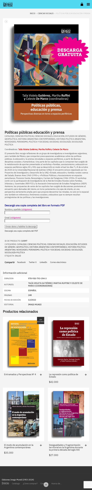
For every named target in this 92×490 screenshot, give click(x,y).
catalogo (9, 136)
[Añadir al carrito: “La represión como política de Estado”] (86, 375)
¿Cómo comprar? (30, 483)
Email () (13, 217)
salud (18, 256)
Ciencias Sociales (46, 13)
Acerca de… (56, 483)
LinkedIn (43, 262)
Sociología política (15, 252)
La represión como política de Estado (63, 375)
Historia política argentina (70, 139)
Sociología (65, 142)
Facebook (21, 262)
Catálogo (16, 483)
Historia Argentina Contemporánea (36, 139)
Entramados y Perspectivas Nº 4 (20, 374)
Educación (58, 136)
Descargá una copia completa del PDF (21, 231)
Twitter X (33, 262)
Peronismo (22, 142)
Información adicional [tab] (15, 272)
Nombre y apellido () (18, 209)
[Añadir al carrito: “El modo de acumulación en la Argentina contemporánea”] (41, 445)
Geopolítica (11, 139)
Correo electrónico (58, 262)
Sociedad (54, 142)
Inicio (32, 13)
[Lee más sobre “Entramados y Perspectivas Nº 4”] (41, 375)
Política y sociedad (39, 142)
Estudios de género (75, 136)
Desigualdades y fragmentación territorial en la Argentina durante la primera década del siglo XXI (66, 447)
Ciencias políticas (24, 136)
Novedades (10, 142)
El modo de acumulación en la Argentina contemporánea (18, 446)
